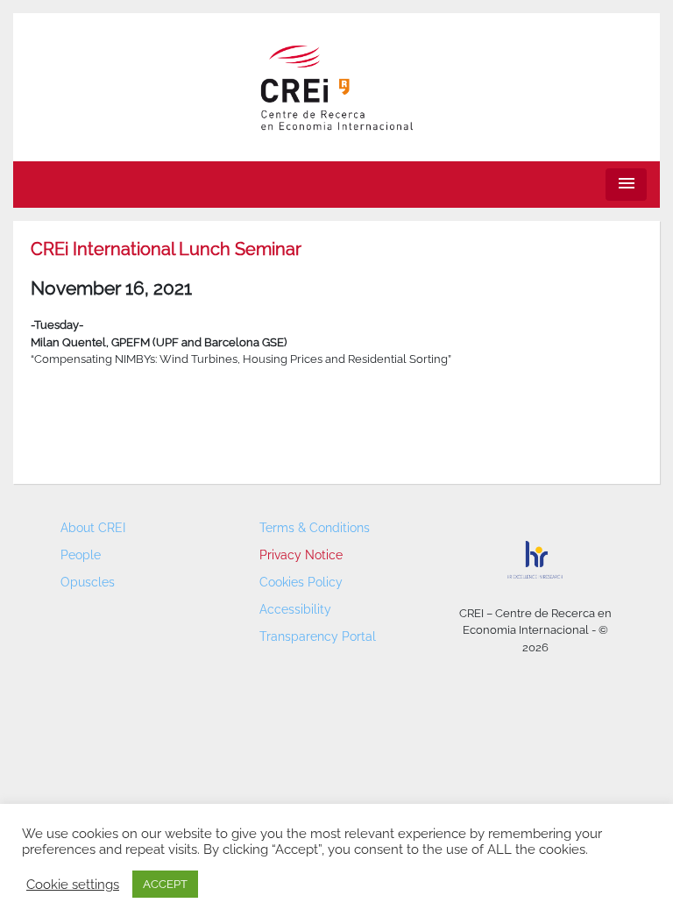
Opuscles (87, 582)
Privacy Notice (301, 555)
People (80, 555)
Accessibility (295, 609)
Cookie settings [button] (72, 884)
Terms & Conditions (314, 528)
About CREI (92, 528)
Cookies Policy (301, 582)
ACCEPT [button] (165, 884)
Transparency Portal (317, 636)
